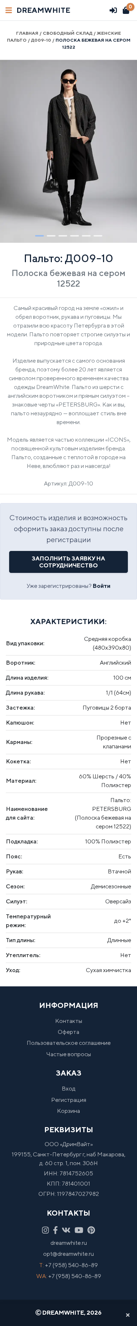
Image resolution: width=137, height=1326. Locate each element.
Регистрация (68, 1099)
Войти (101, 585)
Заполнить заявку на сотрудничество (68, 562)
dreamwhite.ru (68, 1242)
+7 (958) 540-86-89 (71, 1265)
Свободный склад (67, 33)
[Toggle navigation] (8, 10)
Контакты (68, 1020)
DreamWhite (43, 10)
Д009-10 (41, 40)
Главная (27, 33)
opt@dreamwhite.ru (68, 1253)
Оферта (68, 1031)
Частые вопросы (68, 1054)
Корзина (68, 1110)
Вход (69, 1088)
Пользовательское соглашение (69, 1042)
